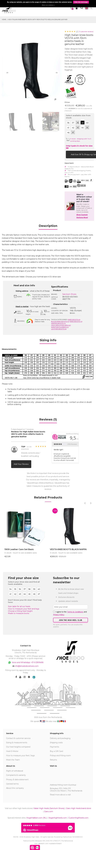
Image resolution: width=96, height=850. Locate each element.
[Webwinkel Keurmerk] (81, 185)
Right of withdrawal (14, 771)
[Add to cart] (68, 154)
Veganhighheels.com (57, 818)
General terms (12, 784)
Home (4, 19)
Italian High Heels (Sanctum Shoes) (48, 808)
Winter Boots (58, 323)
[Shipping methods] (73, 181)
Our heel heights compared (18, 747)
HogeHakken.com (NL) (36, 818)
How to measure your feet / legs (20, 755)
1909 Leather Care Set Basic (19, 549)
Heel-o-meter (22, 306)
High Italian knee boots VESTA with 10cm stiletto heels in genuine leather (37, 19)
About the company (15, 788)
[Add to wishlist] (89, 154)
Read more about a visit (60, 795)
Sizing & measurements (16, 742)
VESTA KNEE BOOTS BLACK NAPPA (68, 549)
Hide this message (81, 2)
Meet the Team (13, 760)
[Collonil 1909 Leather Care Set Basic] (25, 526)
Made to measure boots (18, 613)
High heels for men (61, 325)
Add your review (21, 464)
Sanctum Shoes (69, 294)
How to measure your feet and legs (23, 609)
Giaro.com (48, 811)
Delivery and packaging (60, 738)
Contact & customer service (18, 738)
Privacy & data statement (17, 779)
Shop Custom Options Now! (82, 216)
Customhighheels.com (78, 818)
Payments (54, 747)
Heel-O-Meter (12, 751)
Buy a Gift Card (56, 751)
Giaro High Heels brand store (78, 808)
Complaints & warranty (16, 775)
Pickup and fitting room (60, 755)
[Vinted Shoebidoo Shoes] (34, 677)
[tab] (48, 227)
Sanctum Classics (60, 327)
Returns (53, 760)
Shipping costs (56, 742)
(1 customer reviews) (86, 31)
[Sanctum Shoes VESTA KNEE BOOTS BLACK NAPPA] (71, 526)
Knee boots (74, 319)
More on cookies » (48, 5)
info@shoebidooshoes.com (26, 666)
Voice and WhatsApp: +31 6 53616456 (27, 662)
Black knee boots (60, 321)
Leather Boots (59, 329)
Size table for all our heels (19, 606)
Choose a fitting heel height (20, 611)
